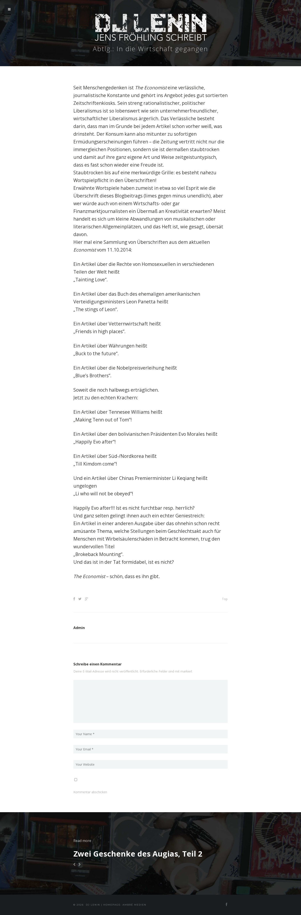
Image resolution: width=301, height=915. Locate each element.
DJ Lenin (93, 904)
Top (225, 599)
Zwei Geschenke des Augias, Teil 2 (137, 854)
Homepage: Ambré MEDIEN (124, 904)
